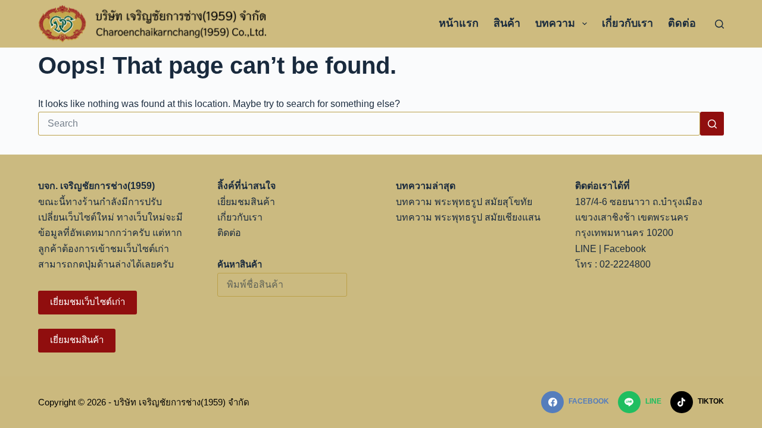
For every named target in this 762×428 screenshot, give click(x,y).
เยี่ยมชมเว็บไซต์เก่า (87, 302)
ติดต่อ (682, 23)
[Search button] (712, 124)
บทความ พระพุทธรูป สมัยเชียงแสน (468, 217)
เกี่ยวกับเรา (627, 23)
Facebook (625, 249)
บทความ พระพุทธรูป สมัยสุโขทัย (464, 202)
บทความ (555, 23)
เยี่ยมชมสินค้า (77, 340)
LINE (586, 249)
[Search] (719, 24)
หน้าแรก (459, 23)
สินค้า (507, 23)
